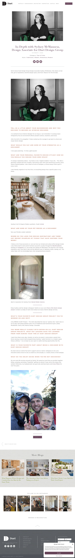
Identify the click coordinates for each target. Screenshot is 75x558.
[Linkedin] (14, 546)
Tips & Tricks (41, 55)
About (57, 3)
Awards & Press (45, 540)
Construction (45, 3)
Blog (42, 538)
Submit (70, 542)
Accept (59, 553)
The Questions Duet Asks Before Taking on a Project (37, 479)
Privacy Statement (59, 555)
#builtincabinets (57, 246)
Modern (37, 57)
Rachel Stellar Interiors (37, 302)
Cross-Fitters (56, 364)
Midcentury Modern (46, 57)
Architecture (37, 3)
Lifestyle (52, 3)
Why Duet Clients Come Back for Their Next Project (62, 479)
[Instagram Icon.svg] (5, 546)
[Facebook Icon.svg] (8, 546)
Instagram (20, 247)
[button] (72, 544)
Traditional (30, 57)
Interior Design (29, 3)
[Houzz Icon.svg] (11, 546)
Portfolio (21, 3)
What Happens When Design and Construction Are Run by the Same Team (13, 480)
